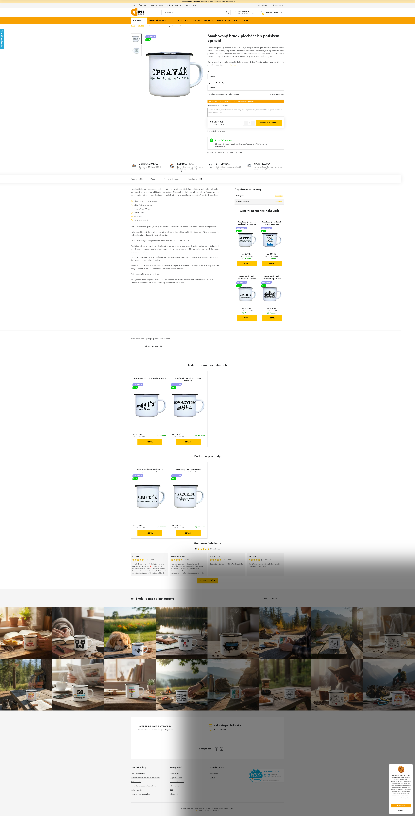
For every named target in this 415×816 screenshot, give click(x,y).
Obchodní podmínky (138, 774)
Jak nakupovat (174, 786)
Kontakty (212, 778)
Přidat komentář (153, 346)
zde (410, 798)
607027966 (243, 11)
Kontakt (187, 5)
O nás (133, 5)
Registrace (279, 5)
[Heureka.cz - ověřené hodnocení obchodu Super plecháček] (266, 775)
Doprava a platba (157, 5)
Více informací (230, 65)
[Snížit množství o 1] (246, 123)
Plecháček (279, 201)
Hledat (227, 12)
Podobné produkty (195, 179)
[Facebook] (216, 749)
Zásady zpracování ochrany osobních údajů (145, 778)
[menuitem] (139, 20)
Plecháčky (279, 196)
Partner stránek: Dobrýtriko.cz (141, 794)
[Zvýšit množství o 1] (253, 123)
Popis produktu (137, 179)
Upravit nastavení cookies (226, 808)
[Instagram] (221, 749)
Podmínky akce (220, 146)
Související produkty (172, 179)
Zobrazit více (207, 580)
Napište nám (214, 774)
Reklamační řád (136, 782)
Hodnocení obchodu (174, 5)
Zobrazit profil (270, 599)
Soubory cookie (136, 790)
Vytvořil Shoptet (203, 810)
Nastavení (401, 810)
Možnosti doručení (278, 94)
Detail (247, 263)
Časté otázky (143, 5)
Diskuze (153, 179)
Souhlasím (402, 805)
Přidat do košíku (268, 123)
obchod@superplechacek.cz (228, 725)
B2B (171, 790)
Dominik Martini (214, 810)
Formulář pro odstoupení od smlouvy (143, 786)
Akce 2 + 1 (174, 794)
